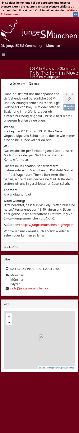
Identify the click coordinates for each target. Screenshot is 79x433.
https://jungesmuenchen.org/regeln (47, 225)
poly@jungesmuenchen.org (30, 288)
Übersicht (18, 84)
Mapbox (53, 367)
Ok (75, 14)
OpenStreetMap (66, 367)
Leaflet (42, 367)
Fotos (35, 84)
